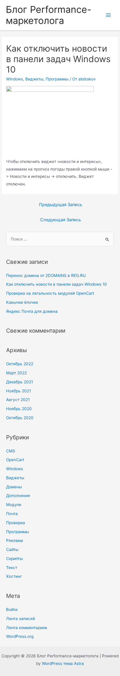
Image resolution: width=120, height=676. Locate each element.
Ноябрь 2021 (18, 391)
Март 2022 (16, 373)
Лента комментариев (26, 627)
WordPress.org (19, 636)
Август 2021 (18, 399)
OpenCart (15, 459)
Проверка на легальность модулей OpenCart (50, 293)
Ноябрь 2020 (19, 408)
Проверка (15, 522)
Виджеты (34, 79)
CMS (10, 451)
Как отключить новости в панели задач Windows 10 (56, 284)
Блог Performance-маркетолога (48, 15)
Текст (11, 567)
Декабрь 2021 (19, 382)
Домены (14, 486)
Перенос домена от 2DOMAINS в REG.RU (46, 275)
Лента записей (20, 618)
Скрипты (14, 558)
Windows (14, 79)
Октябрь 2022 (19, 363)
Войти (11, 609)
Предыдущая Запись (60, 204)
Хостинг (14, 576)
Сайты (12, 549)
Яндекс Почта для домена (32, 311)
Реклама (14, 540)
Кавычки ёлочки (22, 302)
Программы (57, 79)
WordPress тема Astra (63, 663)
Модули (13, 504)
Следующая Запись (60, 219)
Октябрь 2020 (19, 417)
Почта (12, 513)
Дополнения (18, 495)
